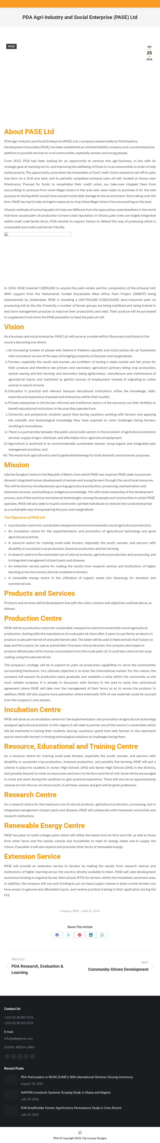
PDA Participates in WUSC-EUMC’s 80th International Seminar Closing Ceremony (77, 1077)
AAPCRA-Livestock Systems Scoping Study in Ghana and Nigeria (65, 1092)
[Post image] (11, 1079)
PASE (11, 46)
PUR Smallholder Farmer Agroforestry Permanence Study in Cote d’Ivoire (71, 1108)
